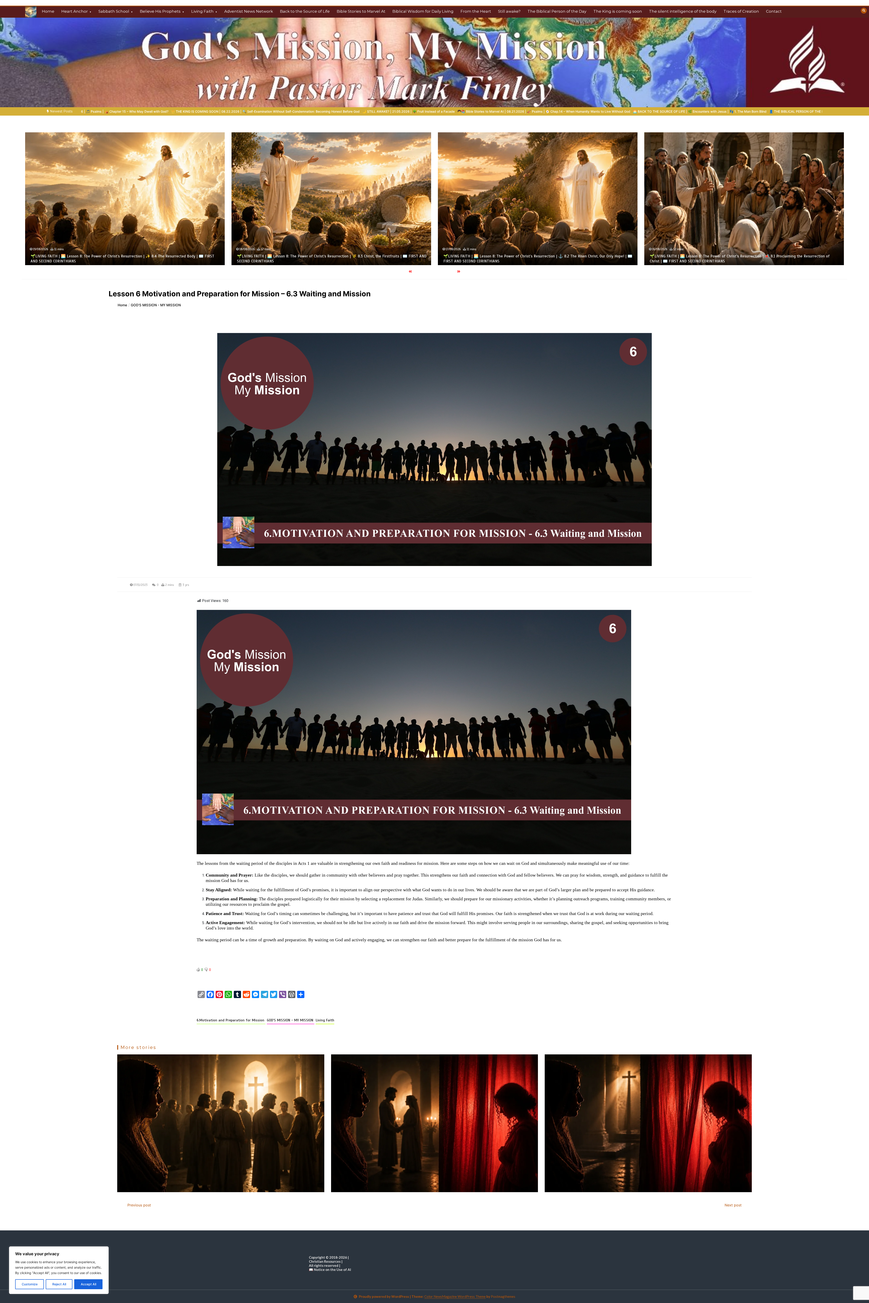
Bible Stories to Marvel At (361, 11)
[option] (136, 111)
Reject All (59, 1284)
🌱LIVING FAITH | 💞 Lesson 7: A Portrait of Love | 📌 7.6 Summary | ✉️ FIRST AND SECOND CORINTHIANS (120, 261)
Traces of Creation (741, 11)
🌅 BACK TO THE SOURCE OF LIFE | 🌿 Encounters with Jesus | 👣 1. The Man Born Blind (292, 111)
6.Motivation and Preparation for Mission (231, 1020)
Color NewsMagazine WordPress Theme (455, 1296)
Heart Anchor (74, 11)
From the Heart (476, 11)
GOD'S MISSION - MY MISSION (290, 1020)
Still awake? (509, 11)
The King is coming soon (617, 11)
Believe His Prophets (160, 11)
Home (48, 11)
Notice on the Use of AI (332, 1269)
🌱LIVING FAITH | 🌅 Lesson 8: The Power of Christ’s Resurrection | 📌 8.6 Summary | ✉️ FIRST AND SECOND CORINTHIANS (615, 111)
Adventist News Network (248, 11)
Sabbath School (113, 11)
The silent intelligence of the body (682, 11)
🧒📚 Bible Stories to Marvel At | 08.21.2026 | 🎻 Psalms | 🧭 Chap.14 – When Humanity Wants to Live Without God (136, 111)
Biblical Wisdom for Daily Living (423, 11)
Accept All (88, 1284)
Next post (733, 1205)
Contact (774, 11)
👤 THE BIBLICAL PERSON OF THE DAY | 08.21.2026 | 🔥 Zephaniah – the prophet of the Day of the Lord (440, 111)
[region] (59, 1270)
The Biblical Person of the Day (557, 11)
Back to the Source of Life (305, 11)
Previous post (139, 1205)
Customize (30, 1284)
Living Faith (202, 11)
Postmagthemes (503, 1296)
